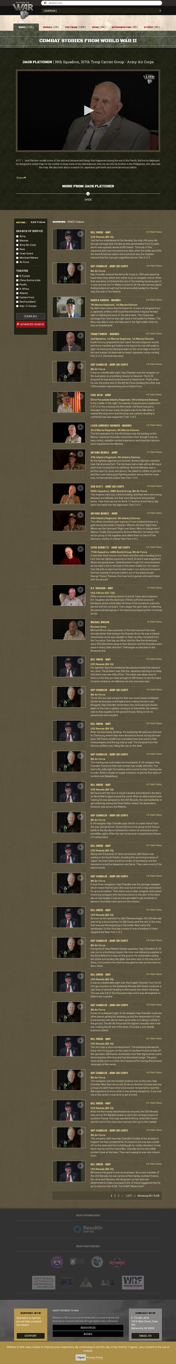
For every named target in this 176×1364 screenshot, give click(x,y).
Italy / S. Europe (28, 306)
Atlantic (24, 293)
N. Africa (24, 288)
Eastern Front (27, 297)
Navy (22, 249)
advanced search (32, 324)
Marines (24, 240)
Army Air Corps (28, 245)
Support (31, 1335)
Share (20, 177)
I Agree (81, 1357)
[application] (88, 110)
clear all (30, 316)
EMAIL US (145, 1335)
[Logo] (149, 79)
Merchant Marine (29, 257)
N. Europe (25, 276)
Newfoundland (28, 301)
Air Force (24, 262)
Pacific (23, 284)
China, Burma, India (30, 280)
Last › (129, 1195)
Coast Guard (26, 253)
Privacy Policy (95, 1357)
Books (88, 1334)
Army (23, 236)
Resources (88, 1327)
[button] (88, 110)
